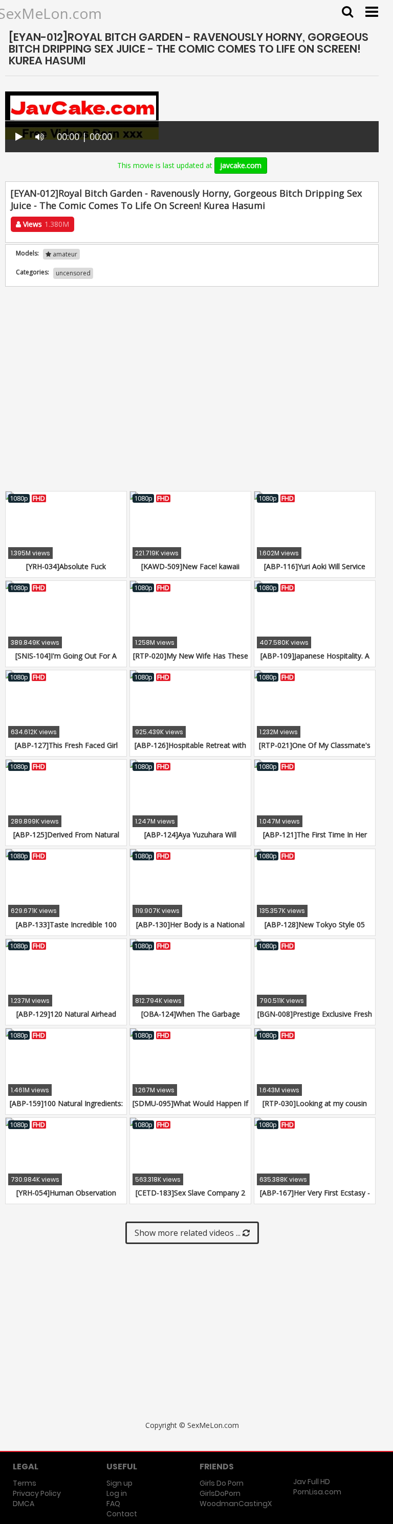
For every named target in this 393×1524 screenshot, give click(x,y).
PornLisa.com (317, 1492)
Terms (24, 1483)
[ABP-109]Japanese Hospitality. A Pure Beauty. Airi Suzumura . (314, 661)
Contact (121, 1514)
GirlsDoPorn (220, 1493)
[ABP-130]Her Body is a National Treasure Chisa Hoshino (190, 930)
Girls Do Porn (222, 1483)
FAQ (113, 1503)
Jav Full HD (311, 1481)
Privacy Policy (37, 1493)
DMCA (23, 1503)
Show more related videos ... (189, 1232)
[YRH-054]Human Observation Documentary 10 (66, 1198)
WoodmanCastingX (236, 1503)
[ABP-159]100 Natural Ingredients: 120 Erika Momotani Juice (66, 1108)
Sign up (119, 1483)
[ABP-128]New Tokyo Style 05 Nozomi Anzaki (315, 930)
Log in (116, 1493)
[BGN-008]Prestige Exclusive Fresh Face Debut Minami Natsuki (314, 1019)
